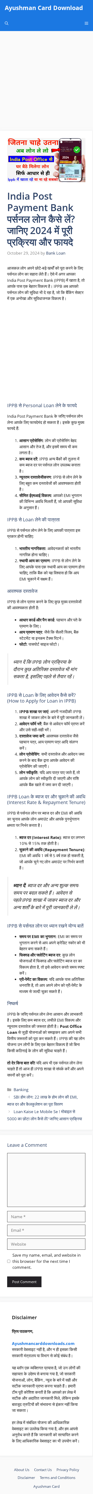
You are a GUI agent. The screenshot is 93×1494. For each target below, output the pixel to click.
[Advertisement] (46, 82)
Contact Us (43, 1469)
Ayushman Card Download (44, 8)
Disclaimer (26, 1477)
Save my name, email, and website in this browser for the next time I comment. (46, 1261)
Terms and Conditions (57, 1477)
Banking (21, 1089)
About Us (21, 1469)
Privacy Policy (68, 1469)
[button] (6, 23)
